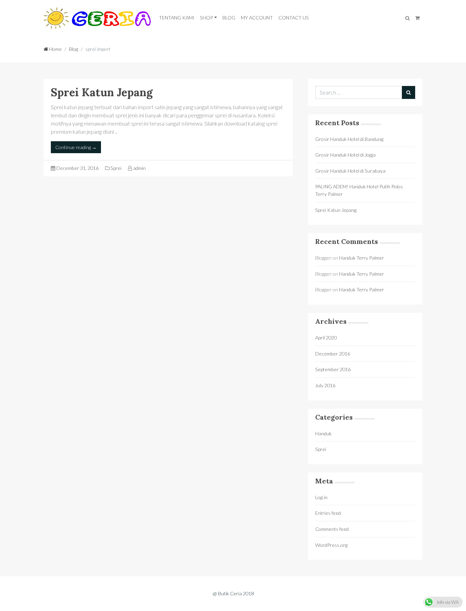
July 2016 (325, 385)
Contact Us (293, 17)
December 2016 (332, 354)
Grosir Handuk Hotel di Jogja (345, 155)
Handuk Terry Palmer (361, 258)
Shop (206, 17)
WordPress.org (331, 545)
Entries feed (328, 513)
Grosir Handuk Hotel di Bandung (349, 139)
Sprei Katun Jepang (101, 92)
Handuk (323, 433)
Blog (228, 17)
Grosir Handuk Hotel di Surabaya (350, 171)
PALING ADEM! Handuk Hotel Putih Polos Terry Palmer (359, 190)
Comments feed (332, 529)
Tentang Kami (176, 17)
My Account (257, 17)
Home (55, 49)
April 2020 (326, 337)
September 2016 (333, 369)
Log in (321, 497)
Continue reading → (76, 147)
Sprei (116, 168)
